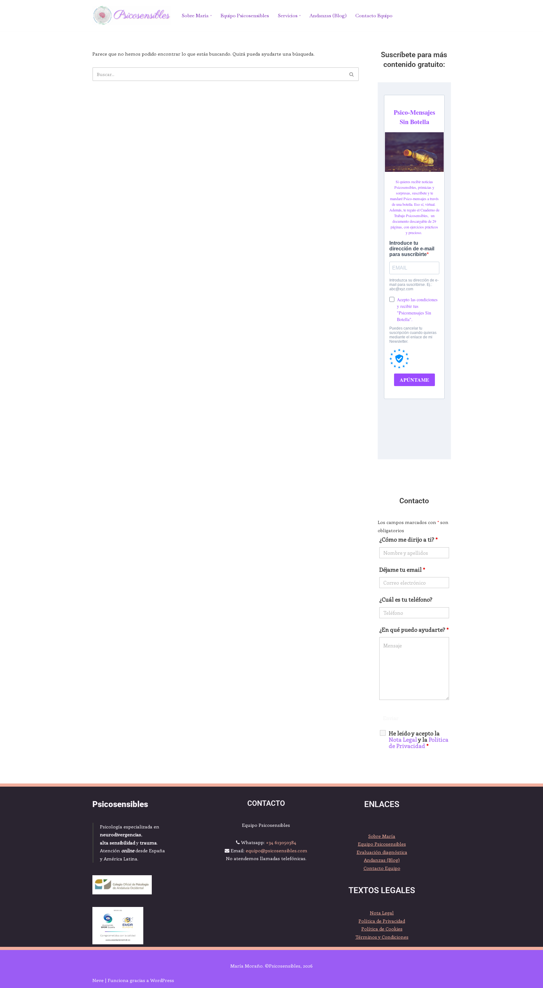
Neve (98, 980)
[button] (211, 15)
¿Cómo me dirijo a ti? (408, 539)
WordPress (162, 980)
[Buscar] (352, 74)
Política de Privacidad (418, 743)
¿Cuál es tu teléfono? (405, 599)
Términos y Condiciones (382, 937)
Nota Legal (382, 912)
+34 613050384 (281, 842)
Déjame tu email (402, 569)
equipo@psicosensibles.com (276, 850)
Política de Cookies (382, 928)
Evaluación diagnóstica (382, 852)
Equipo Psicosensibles (245, 16)
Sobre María (381, 836)
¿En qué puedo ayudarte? (414, 629)
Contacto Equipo (373, 16)
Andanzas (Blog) (328, 16)
